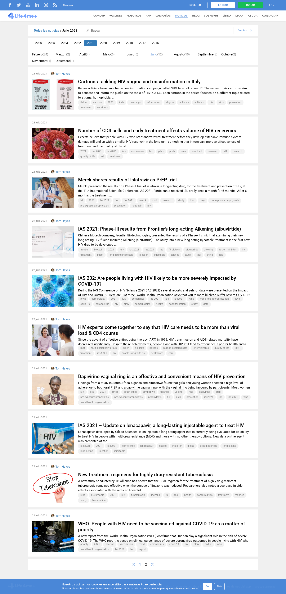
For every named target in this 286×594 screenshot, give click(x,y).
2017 (142, 43)
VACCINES (115, 15)
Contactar (270, 15)
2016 (155, 43)
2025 (51, 43)
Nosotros (134, 15)
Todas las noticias (47, 30)
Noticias (181, 15)
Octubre (228, 54)
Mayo (109, 54)
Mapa (239, 15)
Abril (84, 54)
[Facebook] (12, 6)
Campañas (163, 15)
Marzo (63, 54)
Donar (250, 5)
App (148, 15)
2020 (103, 43)
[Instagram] (48, 6)
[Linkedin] (39, 6)
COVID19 (99, 15)
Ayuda (253, 15)
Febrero (40, 54)
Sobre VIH (211, 15)
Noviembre (41, 61)
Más (219, 586)
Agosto (182, 54)
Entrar (223, 5)
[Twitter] (21, 6)
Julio (156, 54)
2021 (90, 43)
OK (207, 586)
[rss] (55, 6)
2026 (38, 43)
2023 (64, 43)
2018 (129, 43)
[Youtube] (30, 6)
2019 (116, 43)
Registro (195, 5)
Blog (196, 15)
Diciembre (65, 61)
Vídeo (227, 15)
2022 (77, 43)
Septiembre (207, 54)
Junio (132, 54)
